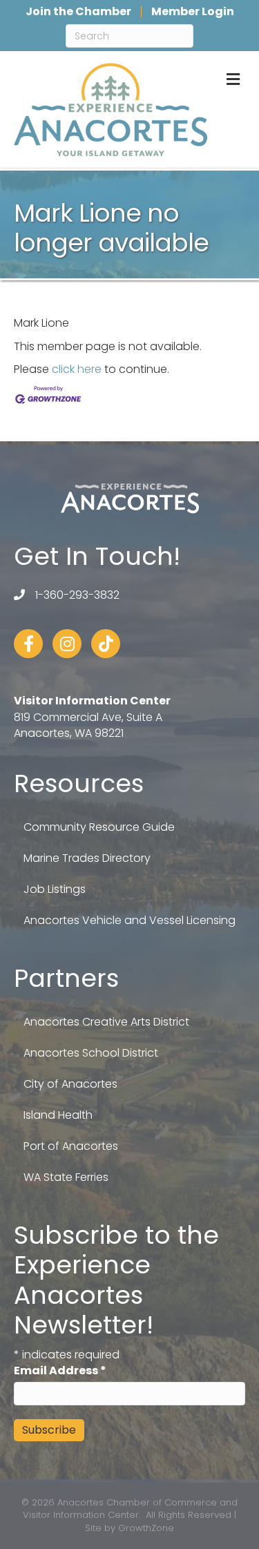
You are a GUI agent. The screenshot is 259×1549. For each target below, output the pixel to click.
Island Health (58, 1115)
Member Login (192, 11)
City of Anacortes (70, 1084)
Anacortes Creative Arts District (106, 1022)
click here (77, 369)
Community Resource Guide (99, 827)
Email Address (60, 1370)
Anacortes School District (90, 1053)
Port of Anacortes (70, 1146)
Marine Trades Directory (87, 858)
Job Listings (54, 889)
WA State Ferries (65, 1177)
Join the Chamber (78, 11)
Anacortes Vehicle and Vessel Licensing (129, 920)
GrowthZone (146, 1527)
